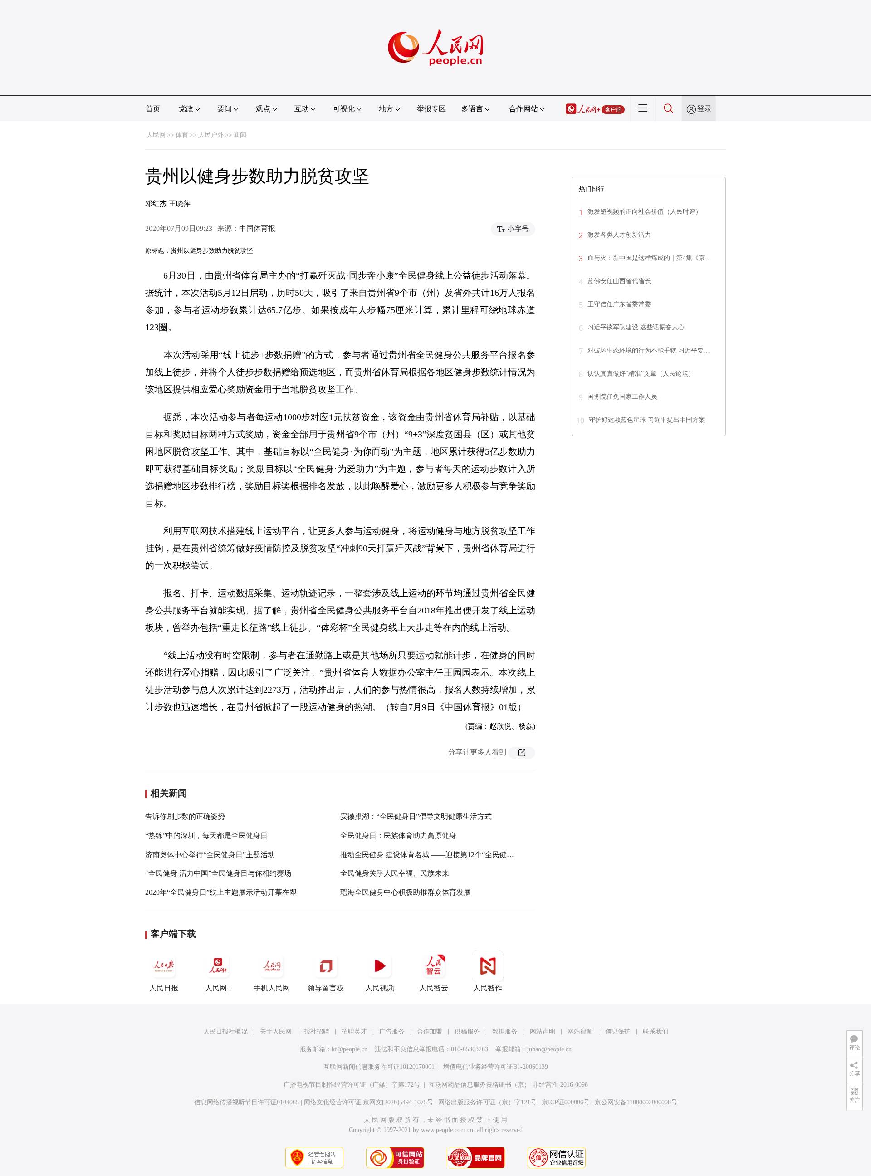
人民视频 (379, 988)
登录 (704, 109)
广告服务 (392, 1031)
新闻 (240, 135)
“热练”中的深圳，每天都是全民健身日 (206, 835)
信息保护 (618, 1031)
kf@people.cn (349, 1049)
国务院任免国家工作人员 (622, 396)
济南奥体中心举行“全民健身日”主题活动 (210, 854)
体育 (182, 135)
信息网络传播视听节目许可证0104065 (246, 1102)
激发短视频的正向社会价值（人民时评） (644, 211)
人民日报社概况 (225, 1031)
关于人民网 (276, 1031)
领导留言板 (326, 988)
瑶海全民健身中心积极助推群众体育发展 (405, 892)
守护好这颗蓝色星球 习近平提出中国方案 (647, 419)
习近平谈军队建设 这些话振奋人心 (636, 327)
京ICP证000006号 (566, 1102)
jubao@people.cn (549, 1049)
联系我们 (655, 1031)
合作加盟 (429, 1031)
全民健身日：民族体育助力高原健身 (398, 835)
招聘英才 (354, 1031)
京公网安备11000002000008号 (636, 1102)
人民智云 (433, 988)
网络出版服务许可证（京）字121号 (487, 1102)
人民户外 (211, 135)
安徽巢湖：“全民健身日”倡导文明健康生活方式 (416, 816)
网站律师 (580, 1031)
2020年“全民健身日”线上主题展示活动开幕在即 (221, 892)
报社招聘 (316, 1031)
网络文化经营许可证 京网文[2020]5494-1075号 (368, 1102)
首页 (153, 109)
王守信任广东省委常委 (619, 304)
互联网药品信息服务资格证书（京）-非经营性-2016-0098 (508, 1084)
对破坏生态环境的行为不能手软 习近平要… (648, 350)
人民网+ (218, 988)
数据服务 (505, 1031)
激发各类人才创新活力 (619, 234)
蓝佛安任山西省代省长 (619, 281)
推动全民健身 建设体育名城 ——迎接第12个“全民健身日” (432, 854)
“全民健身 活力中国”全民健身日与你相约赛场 (218, 873)
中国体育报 (257, 228)
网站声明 (542, 1031)
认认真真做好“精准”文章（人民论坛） (641, 373)
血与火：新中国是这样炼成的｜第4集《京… (649, 258)
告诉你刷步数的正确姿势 (185, 816)
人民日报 (163, 988)
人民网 (156, 135)
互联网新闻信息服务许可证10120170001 (379, 1066)
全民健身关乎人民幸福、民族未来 (394, 873)
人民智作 (487, 988)
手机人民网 (272, 988)
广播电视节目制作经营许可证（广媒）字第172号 (352, 1084)
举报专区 (431, 109)
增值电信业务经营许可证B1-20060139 (495, 1066)
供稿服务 (467, 1031)
